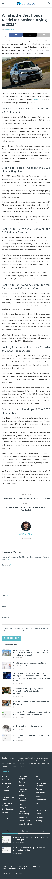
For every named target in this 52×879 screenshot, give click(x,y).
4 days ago (18, 658)
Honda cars (38, 99)
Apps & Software (9, 780)
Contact (22, 869)
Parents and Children (41, 784)
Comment (6, 565)
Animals (5, 776)
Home (4, 11)
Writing (39, 821)
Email (5, 606)
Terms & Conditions (9, 869)
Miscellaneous (24, 820)
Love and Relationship (24, 812)
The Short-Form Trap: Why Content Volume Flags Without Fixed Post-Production (28, 690)
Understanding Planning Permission (28, 726)
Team (12, 866)
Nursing (39, 776)
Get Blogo (18, 873)
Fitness (5, 822)
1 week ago (18, 668)
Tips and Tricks (42, 810)
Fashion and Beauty (7, 813)
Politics (39, 789)
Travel (38, 814)
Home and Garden (23, 790)
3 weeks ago (18, 684)
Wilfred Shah (9, 29)
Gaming (22, 782)
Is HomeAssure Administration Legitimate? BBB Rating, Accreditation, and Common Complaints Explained (31, 652)
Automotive (12, 11)
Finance (5, 818)
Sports (38, 803)
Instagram (23, 795)
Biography (6, 787)
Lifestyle (22, 808)
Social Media (41, 800)
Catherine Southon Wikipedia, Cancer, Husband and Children (29, 849)
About (4, 866)
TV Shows (40, 817)
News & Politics (25, 824)
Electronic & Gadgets (7, 804)
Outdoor (39, 780)
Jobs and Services (22, 799)
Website (5, 617)
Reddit (38, 796)
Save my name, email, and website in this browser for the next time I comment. (26, 629)
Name (5, 595)
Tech (38, 807)
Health (21, 786)
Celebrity (5, 794)
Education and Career (8, 798)
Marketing (23, 817)
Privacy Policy (22, 866)
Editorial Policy (36, 866)
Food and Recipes (23, 777)
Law (20, 804)
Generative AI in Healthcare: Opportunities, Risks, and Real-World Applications (31, 713)
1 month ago (19, 696)
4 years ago (18, 729)
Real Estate (40, 793)
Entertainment (7, 809)
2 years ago (18, 741)
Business (5, 790)
